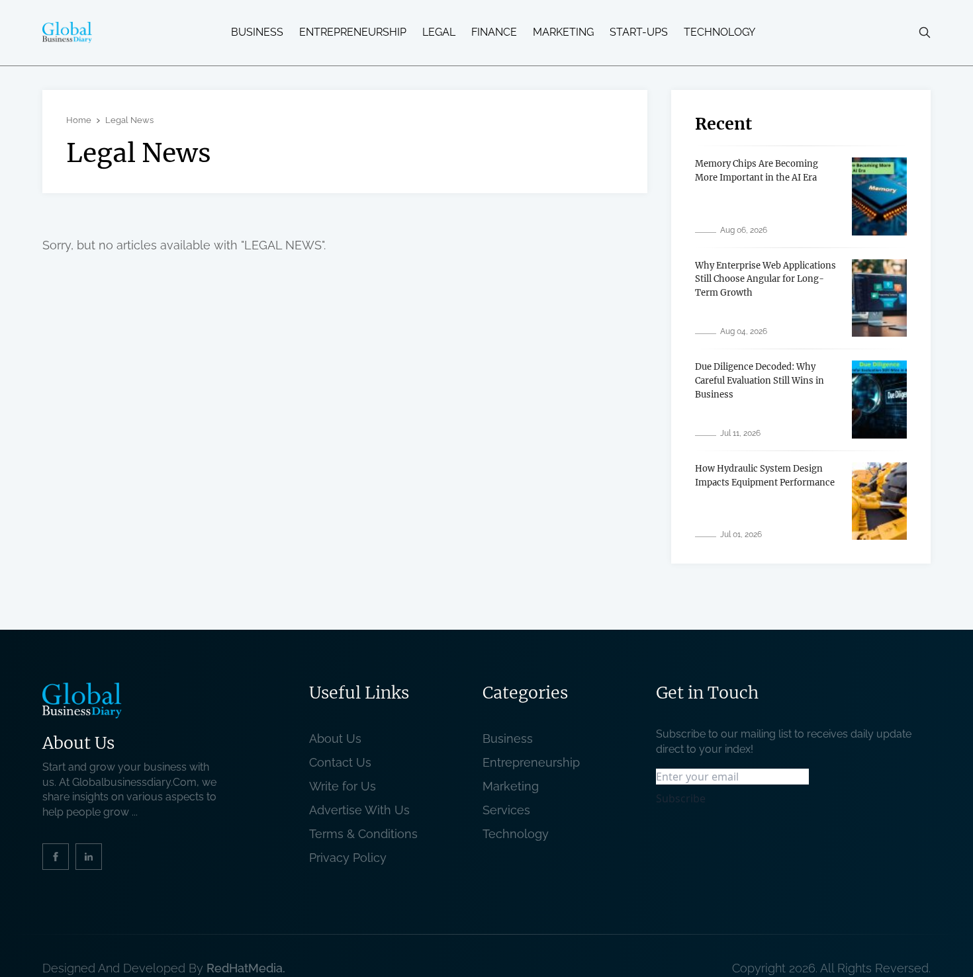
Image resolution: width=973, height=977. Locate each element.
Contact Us (340, 762)
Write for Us (342, 786)
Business (257, 32)
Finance (494, 32)
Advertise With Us (359, 810)
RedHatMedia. (246, 968)
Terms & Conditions (366, 834)
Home (78, 120)
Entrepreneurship (352, 32)
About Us (335, 738)
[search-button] (925, 32)
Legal (438, 32)
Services (506, 810)
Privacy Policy (348, 858)
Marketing (563, 32)
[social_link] (55, 856)
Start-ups (639, 32)
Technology (719, 32)
